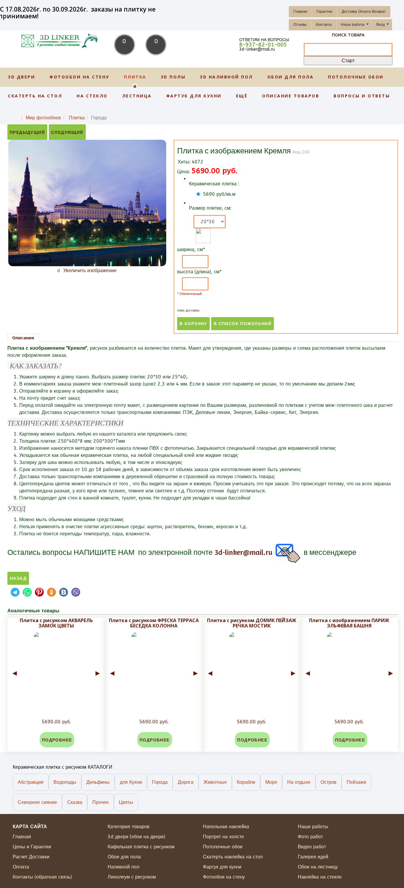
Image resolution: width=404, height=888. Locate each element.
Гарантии (324, 11)
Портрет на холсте (223, 836)
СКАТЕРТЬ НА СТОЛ (35, 96)
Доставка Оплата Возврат (364, 11)
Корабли (246, 782)
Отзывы (300, 25)
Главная (300, 11)
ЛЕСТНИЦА (137, 96)
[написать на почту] (287, 552)
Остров (329, 782)
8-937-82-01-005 (263, 44)
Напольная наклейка (226, 826)
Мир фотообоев (43, 118)
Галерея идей (313, 857)
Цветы (126, 802)
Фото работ (310, 836)
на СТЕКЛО (92, 96)
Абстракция (30, 782)
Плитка (135, 77)
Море (271, 782)
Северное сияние (37, 802)
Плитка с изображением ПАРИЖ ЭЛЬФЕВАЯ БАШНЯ (349, 623)
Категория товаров (129, 826)
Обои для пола (290, 77)
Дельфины (98, 782)
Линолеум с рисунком (132, 877)
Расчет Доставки (31, 857)
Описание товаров (290, 96)
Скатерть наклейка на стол (233, 857)
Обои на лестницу (318, 867)
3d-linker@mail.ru (257, 49)
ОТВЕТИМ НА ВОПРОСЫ (264, 39)
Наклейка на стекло (320, 877)
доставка (192, 310)
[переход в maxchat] (358, 552)
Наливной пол (123, 867)
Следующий (67, 132)
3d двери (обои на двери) (136, 836)
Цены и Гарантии (32, 847)
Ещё (242, 96)
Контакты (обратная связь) (42, 877)
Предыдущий (27, 132)
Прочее (100, 802)
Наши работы (353, 25)
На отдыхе (299, 782)
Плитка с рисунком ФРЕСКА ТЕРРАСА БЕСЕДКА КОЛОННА (154, 623)
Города (160, 782)
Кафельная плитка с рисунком (141, 847)
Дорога (185, 782)
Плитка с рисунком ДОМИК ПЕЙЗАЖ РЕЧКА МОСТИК (251, 623)
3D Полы (173, 77)
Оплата (21, 867)
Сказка (74, 802)
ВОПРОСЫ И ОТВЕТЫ (362, 96)
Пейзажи (356, 782)
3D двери (21, 77)
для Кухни (131, 782)
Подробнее (57, 740)
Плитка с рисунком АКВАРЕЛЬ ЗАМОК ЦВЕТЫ (56, 623)
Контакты (324, 25)
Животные (215, 782)
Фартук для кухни (194, 96)
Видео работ (312, 847)
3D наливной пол (226, 77)
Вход (380, 25)
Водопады (65, 782)
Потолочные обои (356, 77)
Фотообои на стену (79, 77)
